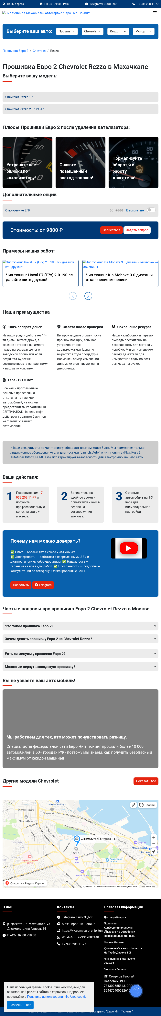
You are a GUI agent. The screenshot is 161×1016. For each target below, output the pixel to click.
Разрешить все (20, 1005)
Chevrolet (39, 51)
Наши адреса (15, 4)
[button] (88, 296)
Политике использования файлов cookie (56, 997)
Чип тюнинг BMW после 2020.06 (119, 960)
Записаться (111, 230)
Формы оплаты (114, 942)
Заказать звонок (115, 969)
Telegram (45, 585)
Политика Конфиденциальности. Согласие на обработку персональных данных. (119, 929)
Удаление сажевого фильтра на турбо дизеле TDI (123, 950)
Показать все (146, 781)
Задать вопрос (137, 230)
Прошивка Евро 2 (15, 51)
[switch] (151, 210)
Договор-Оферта (115, 917)
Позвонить (21, 585)
